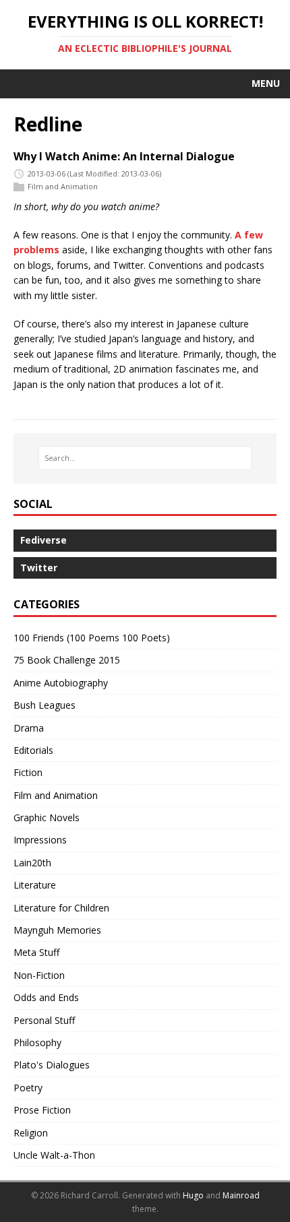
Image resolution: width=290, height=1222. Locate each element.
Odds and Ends (46, 997)
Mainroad (241, 1195)
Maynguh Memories (57, 930)
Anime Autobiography (60, 682)
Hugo (193, 1195)
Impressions (40, 839)
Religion (30, 1132)
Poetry (27, 1087)
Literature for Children (61, 907)
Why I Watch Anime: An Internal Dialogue (124, 156)
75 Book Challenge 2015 (66, 659)
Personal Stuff (44, 1020)
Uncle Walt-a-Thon (54, 1155)
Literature (34, 884)
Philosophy (37, 1042)
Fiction (27, 772)
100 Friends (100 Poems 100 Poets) (91, 637)
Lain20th (32, 862)
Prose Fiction (42, 1109)
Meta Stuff (36, 952)
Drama (28, 727)
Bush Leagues (44, 705)
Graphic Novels (46, 817)
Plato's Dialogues (51, 1064)
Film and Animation (63, 186)
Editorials (33, 750)
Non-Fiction (39, 975)
